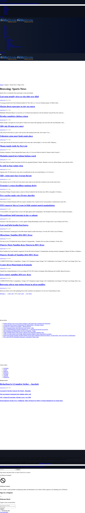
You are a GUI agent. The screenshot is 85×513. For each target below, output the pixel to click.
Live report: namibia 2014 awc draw (15, 274)
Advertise (5, 8)
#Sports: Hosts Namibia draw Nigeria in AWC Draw (22, 245)
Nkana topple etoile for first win (13, 146)
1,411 (12, 293)
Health (8, 42)
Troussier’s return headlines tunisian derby (18, 185)
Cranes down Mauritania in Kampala (16, 265)
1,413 (18, 293)
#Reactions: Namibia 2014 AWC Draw (16, 235)
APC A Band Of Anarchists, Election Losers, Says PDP (15, 397)
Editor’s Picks (10, 40)
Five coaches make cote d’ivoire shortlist (17, 195)
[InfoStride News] (16, 22)
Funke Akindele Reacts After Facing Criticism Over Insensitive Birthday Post (23, 332)
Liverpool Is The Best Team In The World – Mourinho (15, 391)
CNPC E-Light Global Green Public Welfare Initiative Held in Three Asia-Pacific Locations (27, 334)
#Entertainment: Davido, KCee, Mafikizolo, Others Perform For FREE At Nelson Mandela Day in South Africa (31, 400)
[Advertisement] (42, 72)
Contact (5, 14)
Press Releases (10, 45)
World (8, 48)
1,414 (22, 293)
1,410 (9, 293)
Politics (5, 33)
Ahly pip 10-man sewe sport (12, 126)
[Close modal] (0, 477)
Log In (2, 509)
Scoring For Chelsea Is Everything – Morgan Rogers (17, 326)
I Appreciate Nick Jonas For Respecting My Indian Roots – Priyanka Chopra (23, 325)
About (5, 6)
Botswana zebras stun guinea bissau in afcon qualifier (22, 284)
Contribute (6, 9)
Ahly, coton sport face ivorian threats (16, 176)
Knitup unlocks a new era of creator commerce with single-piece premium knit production (26, 323)
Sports (4, 34)
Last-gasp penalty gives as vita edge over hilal (19, 96)
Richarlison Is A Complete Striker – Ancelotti (19, 384)
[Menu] (0, 54)
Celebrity (5, 28)
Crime (4, 30)
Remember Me (6, 510)
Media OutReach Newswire (14, 46)
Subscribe (2, 52)
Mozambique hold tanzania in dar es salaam (19, 215)
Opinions (9, 43)
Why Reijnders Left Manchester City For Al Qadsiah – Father (19, 331)
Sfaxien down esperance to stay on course (17, 106)
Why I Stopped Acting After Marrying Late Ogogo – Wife (18, 328)
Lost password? (4, 512)
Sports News (3, 100)
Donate (5, 11)
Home (4, 25)
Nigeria (5, 31)
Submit (18, 469)
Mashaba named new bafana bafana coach (18, 156)
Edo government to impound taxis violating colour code (15, 394)
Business (5, 27)
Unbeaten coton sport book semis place (16, 136)
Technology (6, 36)
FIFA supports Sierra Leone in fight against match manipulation (27, 205)
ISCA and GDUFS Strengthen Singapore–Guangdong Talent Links (21, 337)
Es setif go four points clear (11, 166)
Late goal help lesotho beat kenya (14, 225)
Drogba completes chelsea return (14, 116)
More (4, 37)
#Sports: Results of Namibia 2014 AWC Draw (19, 255)
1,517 (27, 293)
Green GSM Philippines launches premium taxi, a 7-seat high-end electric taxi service (25, 329)
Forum (5, 12)
